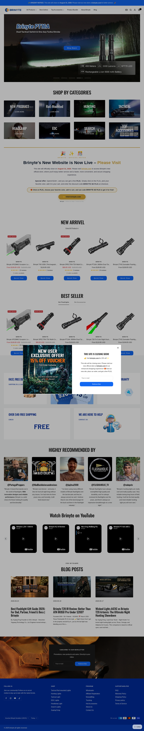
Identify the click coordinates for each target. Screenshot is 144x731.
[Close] (118, 347)
